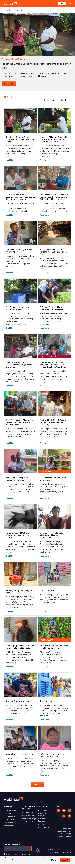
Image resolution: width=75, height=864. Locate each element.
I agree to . (18, 854)
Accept (65, 860)
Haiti (20, 10)
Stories (13, 10)
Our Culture (42, 810)
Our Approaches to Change (28, 807)
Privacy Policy (54, 852)
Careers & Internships (42, 814)
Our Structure (9, 819)
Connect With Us (64, 806)
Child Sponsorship (27, 812)
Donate (61, 3)
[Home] (11, 3)
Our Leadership (9, 816)
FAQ (5, 829)
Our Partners (8, 823)
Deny (53, 860)
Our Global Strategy (28, 819)
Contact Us (67, 828)
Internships (42, 824)
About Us (8, 806)
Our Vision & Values (11, 810)
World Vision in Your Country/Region (63, 832)
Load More (37, 785)
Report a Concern (64, 837)
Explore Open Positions (43, 820)
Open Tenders (43, 827)
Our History (8, 813)
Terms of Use (66, 852)
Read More (9, 83)
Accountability (9, 826)
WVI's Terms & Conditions (23, 854)
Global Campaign (27, 816)
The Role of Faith (27, 822)
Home (6, 10)
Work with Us (43, 806)
